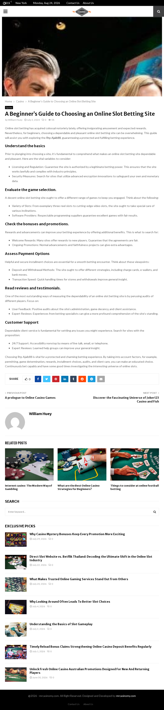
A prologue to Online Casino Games (30, 398)
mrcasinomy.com (126, 695)
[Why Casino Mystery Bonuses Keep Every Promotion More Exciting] (16, 539)
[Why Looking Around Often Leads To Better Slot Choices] (16, 607)
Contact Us (72, 3)
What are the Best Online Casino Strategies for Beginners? (79, 487)
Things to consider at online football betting (134, 487)
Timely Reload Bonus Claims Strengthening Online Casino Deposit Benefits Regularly (90, 646)
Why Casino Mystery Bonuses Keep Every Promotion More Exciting (77, 534)
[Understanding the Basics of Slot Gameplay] (16, 629)
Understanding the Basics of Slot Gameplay (61, 624)
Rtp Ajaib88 (53, 137)
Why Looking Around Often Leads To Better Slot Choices (70, 601)
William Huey (15, 119)
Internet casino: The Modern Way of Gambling (28, 487)
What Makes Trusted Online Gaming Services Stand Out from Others (79, 579)
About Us (88, 3)
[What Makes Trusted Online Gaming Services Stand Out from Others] (16, 584)
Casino (9, 107)
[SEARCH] (154, 512)
